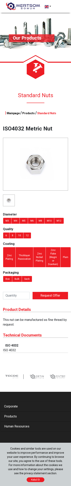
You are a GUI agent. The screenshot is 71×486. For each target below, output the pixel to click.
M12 (59, 220)
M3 (7, 220)
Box (8, 279)
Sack (27, 279)
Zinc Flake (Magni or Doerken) (53, 257)
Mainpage (13, 113)
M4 (15, 220)
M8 (40, 220)
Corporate (11, 406)
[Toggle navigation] (59, 7)
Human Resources (16, 426)
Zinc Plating (9, 257)
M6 (32, 220)
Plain (65, 257)
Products (28, 113)
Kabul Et (35, 479)
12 (27, 235)
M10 (49, 220)
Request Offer (50, 295)
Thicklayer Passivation (24, 257)
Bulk (17, 279)
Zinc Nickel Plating (39, 257)
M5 (23, 220)
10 (19, 235)
